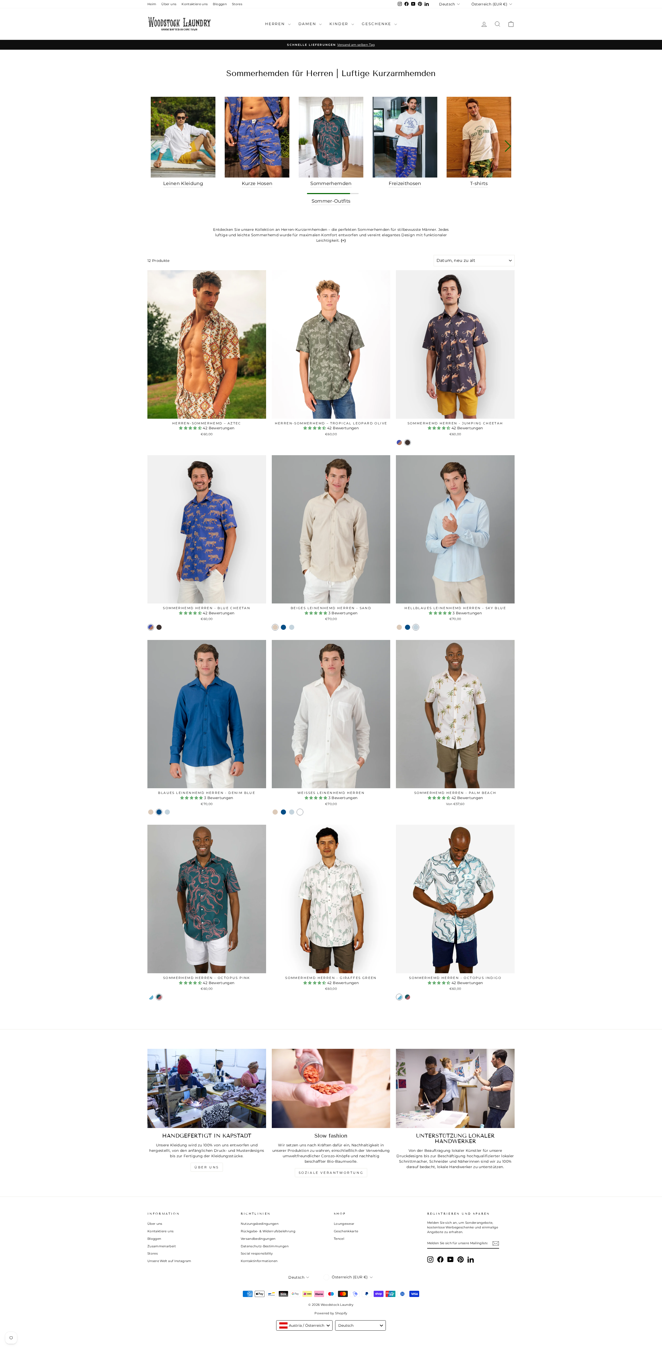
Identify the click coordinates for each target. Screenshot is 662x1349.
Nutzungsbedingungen (260, 1224)
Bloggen (220, 4)
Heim (151, 4)
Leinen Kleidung (183, 183)
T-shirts (479, 183)
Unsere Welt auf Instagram (169, 1261)
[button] (508, 146)
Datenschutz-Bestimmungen (265, 1246)
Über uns (168, 4)
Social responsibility (257, 1253)
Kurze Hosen (257, 183)
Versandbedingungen (258, 1239)
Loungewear (344, 1224)
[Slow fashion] (331, 1088)
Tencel (339, 1239)
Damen (308, 23)
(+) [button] (343, 240)
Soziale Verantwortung (331, 1173)
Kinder (339, 23)
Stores (237, 4)
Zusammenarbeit (161, 1246)
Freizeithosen (405, 183)
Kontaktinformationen (259, 1261)
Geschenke (377, 23)
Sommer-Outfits (331, 201)
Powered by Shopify (330, 1313)
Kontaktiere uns (195, 4)
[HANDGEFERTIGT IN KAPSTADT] (206, 1088)
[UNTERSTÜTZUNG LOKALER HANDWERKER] (455, 1088)
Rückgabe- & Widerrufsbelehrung (268, 1231)
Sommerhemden (330, 183)
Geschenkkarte (346, 1231)
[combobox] (304, 1325)
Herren (276, 23)
